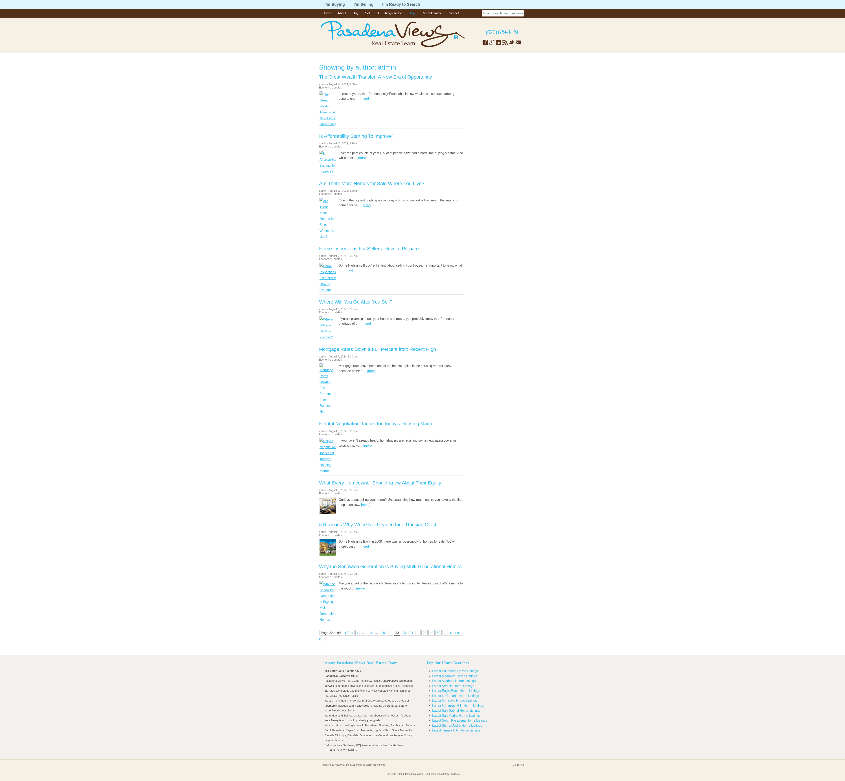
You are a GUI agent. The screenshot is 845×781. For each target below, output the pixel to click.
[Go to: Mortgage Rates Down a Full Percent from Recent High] (328, 411)
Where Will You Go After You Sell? (355, 302)
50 (438, 633)
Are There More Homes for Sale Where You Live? (371, 183)
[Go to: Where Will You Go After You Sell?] (328, 337)
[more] (364, 98)
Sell (367, 13)
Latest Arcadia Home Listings (453, 686)
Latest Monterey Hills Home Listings (458, 705)
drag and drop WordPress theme (367, 764)
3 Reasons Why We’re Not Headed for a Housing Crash (378, 524)
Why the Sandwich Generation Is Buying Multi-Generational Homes (390, 566)
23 (404, 633)
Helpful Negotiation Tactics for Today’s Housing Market (377, 423)
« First (348, 633)
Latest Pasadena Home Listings (455, 671)
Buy (355, 13)
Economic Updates (330, 87)
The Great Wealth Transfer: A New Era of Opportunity (375, 77)
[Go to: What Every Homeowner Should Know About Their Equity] (328, 512)
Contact (453, 13)
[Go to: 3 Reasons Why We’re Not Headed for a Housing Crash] (328, 554)
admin (323, 84)
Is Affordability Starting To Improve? (356, 136)
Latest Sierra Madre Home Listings (457, 725)
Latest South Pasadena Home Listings (459, 720)
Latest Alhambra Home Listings (454, 676)
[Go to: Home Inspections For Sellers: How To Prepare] (328, 290)
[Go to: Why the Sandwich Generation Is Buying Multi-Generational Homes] (328, 619)
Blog (412, 13)
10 (370, 633)
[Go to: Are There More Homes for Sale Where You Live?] (328, 236)
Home (326, 13)
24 (411, 633)
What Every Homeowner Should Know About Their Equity (380, 483)
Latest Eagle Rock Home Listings (456, 691)
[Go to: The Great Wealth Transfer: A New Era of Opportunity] (328, 124)
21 (390, 633)
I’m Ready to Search (401, 4)
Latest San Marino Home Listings (456, 715)
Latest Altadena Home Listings (454, 681)
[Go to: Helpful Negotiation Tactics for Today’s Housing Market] (328, 471)
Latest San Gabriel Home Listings (456, 710)
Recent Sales (431, 13)
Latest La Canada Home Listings (455, 696)
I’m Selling (363, 4)
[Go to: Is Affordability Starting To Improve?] (328, 171)
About (342, 13)
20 (383, 633)
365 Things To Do (389, 13)
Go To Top (518, 764)
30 (424, 633)
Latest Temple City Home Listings (456, 730)
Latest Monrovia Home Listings (454, 700)
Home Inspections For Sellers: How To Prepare (369, 248)
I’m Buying (335, 4)
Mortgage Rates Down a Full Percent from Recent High (377, 349)
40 (431, 633)
